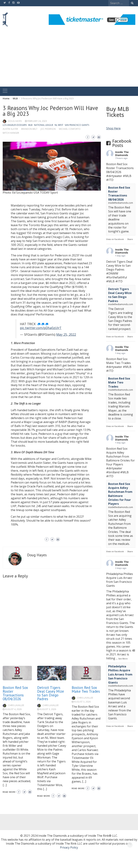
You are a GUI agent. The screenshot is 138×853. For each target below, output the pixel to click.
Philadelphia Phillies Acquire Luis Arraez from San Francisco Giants (120, 674)
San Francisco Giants (77, 125)
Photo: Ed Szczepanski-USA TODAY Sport (30, 193)
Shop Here (113, 128)
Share (130, 239)
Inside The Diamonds (122, 153)
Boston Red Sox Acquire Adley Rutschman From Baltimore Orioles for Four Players (120, 494)
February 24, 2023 (37, 121)
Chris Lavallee (16, 705)
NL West (59, 125)
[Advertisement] (69, 60)
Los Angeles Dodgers (15, 125)
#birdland (112, 472)
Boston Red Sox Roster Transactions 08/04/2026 (15, 693)
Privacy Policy (69, 847)
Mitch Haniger (11, 132)
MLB (30, 125)
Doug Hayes (15, 121)
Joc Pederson (48, 128)
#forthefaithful (116, 277)
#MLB (127, 176)
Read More (9, 792)
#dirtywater (114, 176)
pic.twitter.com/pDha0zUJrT (40, 328)
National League (43, 125)
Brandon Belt (29, 128)
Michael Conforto (69, 128)
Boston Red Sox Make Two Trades (86, 689)
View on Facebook (115, 239)
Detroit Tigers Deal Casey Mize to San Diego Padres (50, 693)
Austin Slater (10, 128)
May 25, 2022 (66, 334)
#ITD (109, 180)
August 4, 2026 (13, 709)
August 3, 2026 (48, 709)
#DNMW (112, 273)
